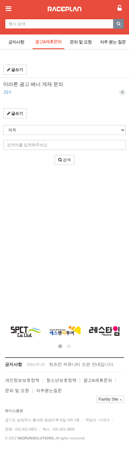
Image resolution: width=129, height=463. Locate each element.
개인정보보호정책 (22, 380)
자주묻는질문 (49, 390)
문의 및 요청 (81, 41)
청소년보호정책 (61, 380)
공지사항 (16, 41)
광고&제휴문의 (48, 41)
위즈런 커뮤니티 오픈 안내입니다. (81, 364)
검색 (66, 160)
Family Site (109, 399)
